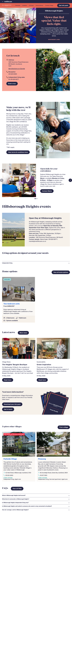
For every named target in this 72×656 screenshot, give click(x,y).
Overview (17, 5)
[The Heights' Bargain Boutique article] (18, 348)
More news (23, 333)
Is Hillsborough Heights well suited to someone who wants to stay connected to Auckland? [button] (27, 506)
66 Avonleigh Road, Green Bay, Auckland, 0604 (54, 472)
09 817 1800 (43, 475)
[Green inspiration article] (53, 348)
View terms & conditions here (18, 152)
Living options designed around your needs (25, 253)
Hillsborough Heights (54, 11)
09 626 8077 (14, 79)
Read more (7, 380)
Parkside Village (10, 459)
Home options (39, 5)
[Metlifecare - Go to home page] (7, 1)
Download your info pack (12, 404)
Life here (31, 5)
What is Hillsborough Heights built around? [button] (14, 495)
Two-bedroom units (12, 304)
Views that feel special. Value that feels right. (54, 21)
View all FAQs (17, 488)
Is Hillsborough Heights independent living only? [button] (15, 502)
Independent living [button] (7, 263)
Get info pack (63, 5)
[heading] (36, 263)
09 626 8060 (12, 74)
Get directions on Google (16, 68)
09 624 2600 (9, 475)
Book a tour (12, 83)
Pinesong (42, 459)
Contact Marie (47, 191)
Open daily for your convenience (49, 170)
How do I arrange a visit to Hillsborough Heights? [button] (15, 509)
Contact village (49, 5)
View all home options (60, 272)
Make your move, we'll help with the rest (18, 108)
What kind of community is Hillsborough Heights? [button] (15, 499)
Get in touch (8, 409)
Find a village (63, 427)
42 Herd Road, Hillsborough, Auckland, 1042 (18, 472)
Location (24, 5)
